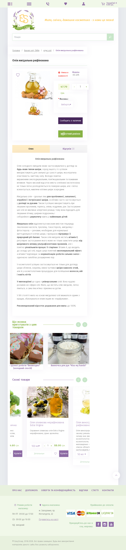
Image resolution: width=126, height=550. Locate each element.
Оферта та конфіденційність (58, 490)
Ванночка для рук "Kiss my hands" (68, 365)
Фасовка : (64, 99)
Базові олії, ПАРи (31, 50)
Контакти (108, 490)
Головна (16, 50)
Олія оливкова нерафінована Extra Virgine (47, 424)
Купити (17, 453)
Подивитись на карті (48, 519)
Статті (95, 490)
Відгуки (83, 490)
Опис (31, 149)
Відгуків (68, 149)
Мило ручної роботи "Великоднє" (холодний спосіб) (22, 367)
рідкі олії (47, 50)
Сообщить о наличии (70, 120)
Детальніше (39, 453)
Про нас (17, 490)
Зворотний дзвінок (70, 134)
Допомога (31, 490)
